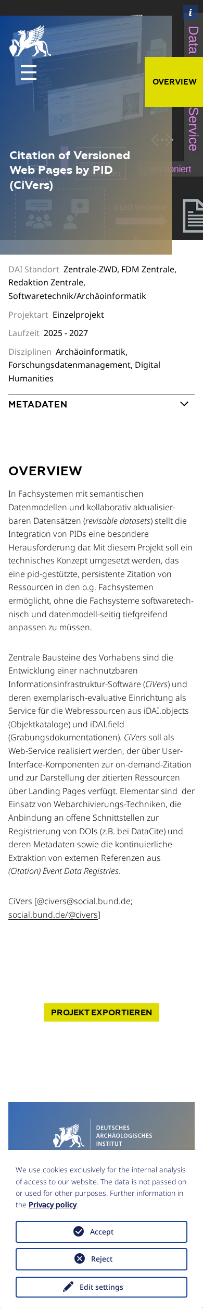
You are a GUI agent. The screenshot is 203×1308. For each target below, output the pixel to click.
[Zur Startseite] (101, 1135)
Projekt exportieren (101, 1012)
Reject (101, 1259)
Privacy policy (53, 1204)
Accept (101, 1232)
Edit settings (101, 1287)
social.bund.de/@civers (53, 914)
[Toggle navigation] (28, 72)
